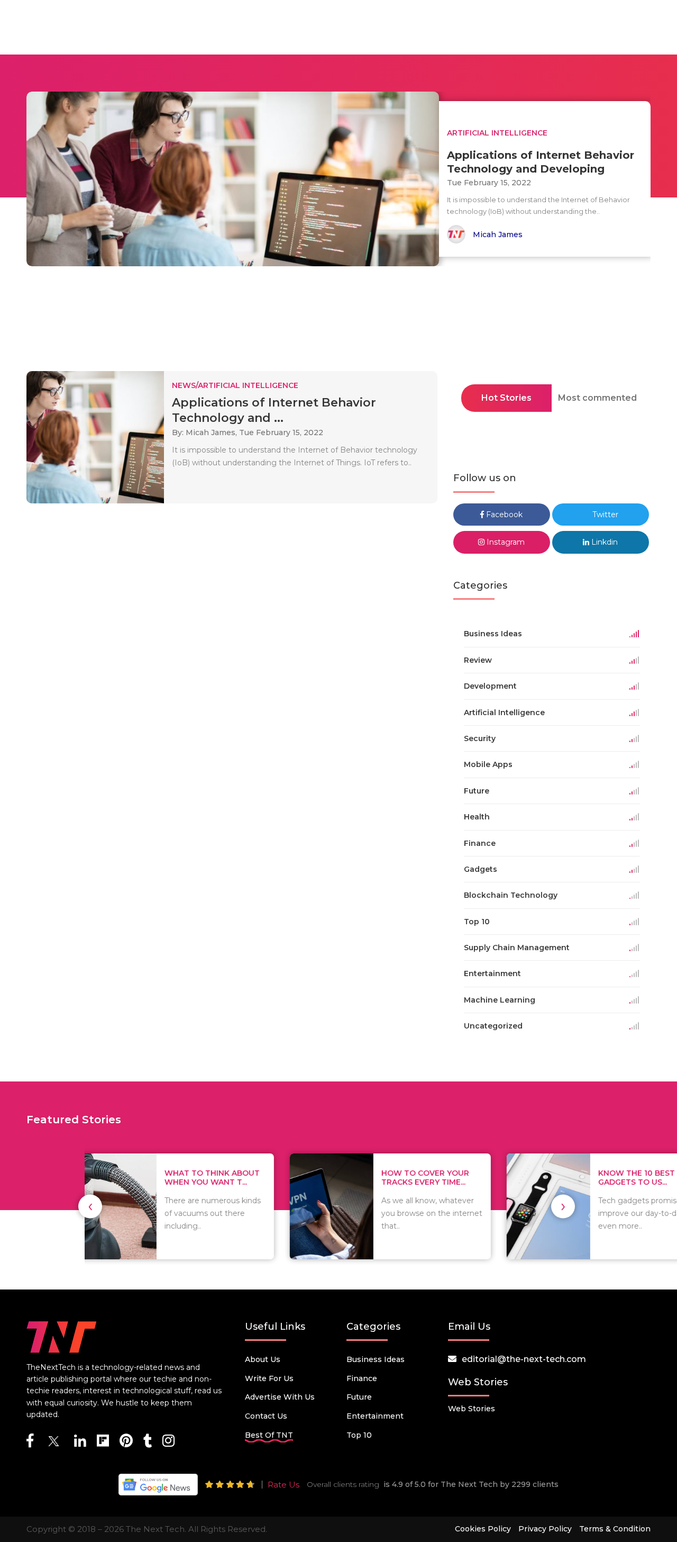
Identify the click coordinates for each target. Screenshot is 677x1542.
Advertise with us (280, 1397)
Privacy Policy (545, 1529)
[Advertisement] (338, 322)
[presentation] (90, 1206)
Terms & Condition (615, 1529)
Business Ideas (375, 1359)
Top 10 (359, 1435)
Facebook (503, 514)
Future (359, 1397)
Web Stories (471, 1408)
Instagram (504, 542)
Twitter (604, 514)
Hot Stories (506, 398)
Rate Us (283, 1485)
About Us (262, 1359)
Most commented (597, 398)
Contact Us (266, 1416)
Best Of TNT (269, 1435)
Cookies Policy (483, 1529)
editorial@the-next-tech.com (524, 1359)
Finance (361, 1378)
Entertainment (375, 1416)
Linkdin (603, 542)
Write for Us (269, 1378)
